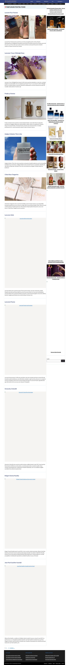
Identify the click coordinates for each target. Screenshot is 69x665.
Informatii (60, 1)
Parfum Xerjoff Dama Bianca (56, 138)
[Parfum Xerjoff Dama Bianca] (56, 132)
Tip (52, 1)
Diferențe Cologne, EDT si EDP (52, 655)
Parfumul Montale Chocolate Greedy (56, 13)
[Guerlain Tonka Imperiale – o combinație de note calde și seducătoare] (56, 22)
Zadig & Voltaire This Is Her (13, 134)
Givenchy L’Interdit (11, 389)
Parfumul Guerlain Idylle (50, 659)
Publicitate (50, 663)
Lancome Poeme (10, 302)
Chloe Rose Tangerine (11, 174)
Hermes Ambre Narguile (56, 352)
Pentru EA (46, 1)
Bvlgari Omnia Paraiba (12, 476)
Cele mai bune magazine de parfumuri (14, 659)
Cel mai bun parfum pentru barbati (13, 657)
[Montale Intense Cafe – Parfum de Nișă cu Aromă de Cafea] (56, 270)
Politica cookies (58, 663)
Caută (48, 358)
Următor (12, 648)
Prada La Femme (10, 93)
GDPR (54, 663)
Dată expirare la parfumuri (31, 659)
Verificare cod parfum (30, 657)
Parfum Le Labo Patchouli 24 (56, 11)
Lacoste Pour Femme (11, 12)
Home (31, 1)
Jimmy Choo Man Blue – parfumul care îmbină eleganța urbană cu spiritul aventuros (56, 122)
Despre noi (45, 663)
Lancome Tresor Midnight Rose (14, 53)
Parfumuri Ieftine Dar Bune (32, 655)
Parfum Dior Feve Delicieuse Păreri (55, 154)
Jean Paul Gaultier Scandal (13, 562)
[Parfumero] (10, 1)
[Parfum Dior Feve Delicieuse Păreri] (56, 147)
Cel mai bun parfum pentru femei (13, 655)
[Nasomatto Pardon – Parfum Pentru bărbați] (56, 162)
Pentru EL (38, 1)
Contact (63, 663)
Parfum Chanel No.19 (50, 657)
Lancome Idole (9, 215)
